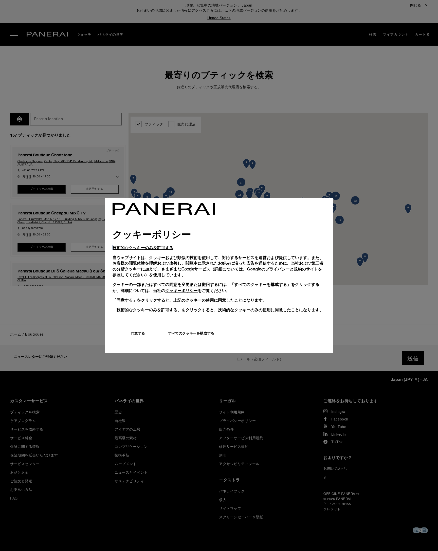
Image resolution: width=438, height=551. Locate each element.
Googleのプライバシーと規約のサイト (282, 268)
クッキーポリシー (181, 290)
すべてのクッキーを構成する (191, 333)
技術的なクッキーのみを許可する (143, 247)
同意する (138, 333)
